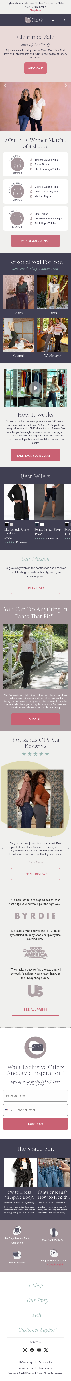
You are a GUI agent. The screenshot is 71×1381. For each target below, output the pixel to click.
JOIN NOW (18, 706)
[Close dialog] (68, 672)
